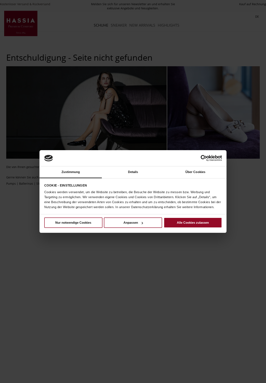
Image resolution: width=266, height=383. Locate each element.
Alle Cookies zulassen (193, 222)
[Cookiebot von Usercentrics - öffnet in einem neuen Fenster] (204, 158)
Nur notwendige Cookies (73, 222)
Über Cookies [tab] (195, 172)
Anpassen (130, 222)
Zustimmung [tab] (71, 172)
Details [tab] (133, 172)
